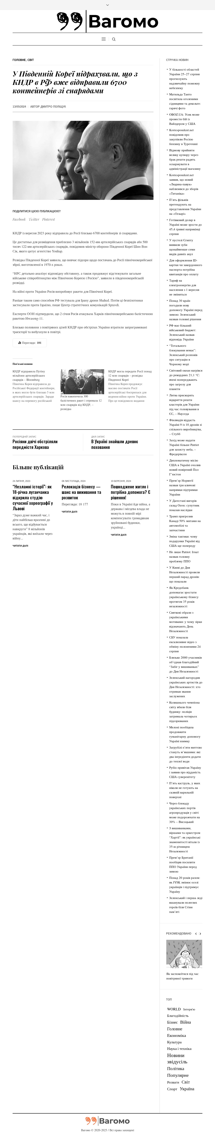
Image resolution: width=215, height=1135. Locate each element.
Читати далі (20, 545)
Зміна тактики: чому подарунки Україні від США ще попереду (184, 541)
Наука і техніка (179, 1048)
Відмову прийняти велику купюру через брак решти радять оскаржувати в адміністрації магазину (185, 159)
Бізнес (172, 1022)
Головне (19, 60)
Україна (187, 1088)
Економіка (176, 1035)
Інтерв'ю (189, 1009)
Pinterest (48, 219)
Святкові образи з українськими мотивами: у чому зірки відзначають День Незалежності (185, 621)
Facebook (19, 219)
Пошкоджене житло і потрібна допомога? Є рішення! (130, 492)
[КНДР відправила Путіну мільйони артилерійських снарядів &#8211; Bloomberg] (36, 386)
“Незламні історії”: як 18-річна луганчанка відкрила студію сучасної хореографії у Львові (33, 497)
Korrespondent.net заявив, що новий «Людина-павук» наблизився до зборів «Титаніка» (183, 184)
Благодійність (178, 1015)
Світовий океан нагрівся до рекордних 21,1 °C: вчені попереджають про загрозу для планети (185, 379)
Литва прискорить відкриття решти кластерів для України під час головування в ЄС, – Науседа (184, 404)
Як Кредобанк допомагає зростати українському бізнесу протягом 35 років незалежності (184, 596)
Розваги (173, 1082)
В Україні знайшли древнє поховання (114, 444)
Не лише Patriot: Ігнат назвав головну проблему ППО (184, 556)
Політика (175, 1068)
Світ (31, 60)
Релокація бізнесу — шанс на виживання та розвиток (81, 492)
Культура (174, 1041)
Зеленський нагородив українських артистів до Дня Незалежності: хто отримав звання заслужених (185, 686)
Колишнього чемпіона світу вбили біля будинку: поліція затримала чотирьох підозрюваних (184, 711)
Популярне (178, 1075)
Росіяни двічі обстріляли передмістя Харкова (35, 444)
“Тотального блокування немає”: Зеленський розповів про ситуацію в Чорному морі (183, 354)
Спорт (172, 1088)
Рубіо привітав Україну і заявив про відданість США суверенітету (185, 772)
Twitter (34, 219)
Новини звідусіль (177, 1058)
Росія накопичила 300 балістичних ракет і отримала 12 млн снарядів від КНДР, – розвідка (81, 402)
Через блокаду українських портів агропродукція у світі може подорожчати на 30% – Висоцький (184, 812)
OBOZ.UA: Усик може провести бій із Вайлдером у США (184, 119)
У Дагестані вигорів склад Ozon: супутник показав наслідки (184, 505)
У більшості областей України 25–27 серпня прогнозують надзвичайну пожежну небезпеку (184, 78)
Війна (185, 1022)
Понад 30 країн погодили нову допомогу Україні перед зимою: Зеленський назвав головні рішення (185, 309)
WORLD (174, 1008)
